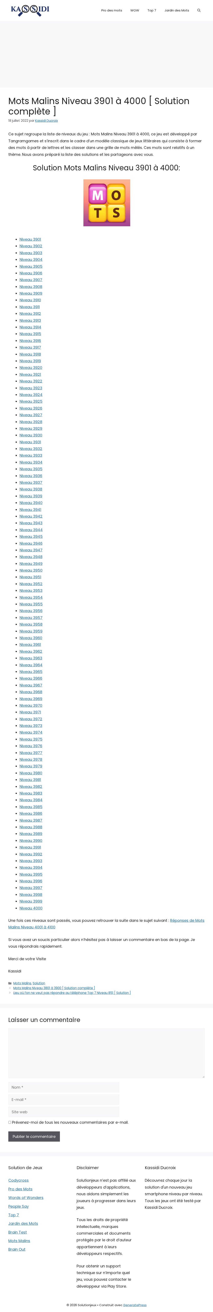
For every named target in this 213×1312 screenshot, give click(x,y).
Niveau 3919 (30, 361)
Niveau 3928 (31, 421)
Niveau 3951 (30, 577)
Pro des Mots (20, 1189)
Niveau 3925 (31, 401)
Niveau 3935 (31, 469)
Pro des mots (111, 10)
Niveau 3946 (31, 543)
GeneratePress (135, 1305)
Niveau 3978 (31, 759)
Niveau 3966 (31, 678)
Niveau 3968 (31, 691)
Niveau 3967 (31, 685)
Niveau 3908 (31, 286)
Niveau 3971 (30, 712)
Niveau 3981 (30, 779)
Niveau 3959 (31, 631)
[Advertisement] (106, 52)
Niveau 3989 (31, 833)
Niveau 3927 (31, 415)
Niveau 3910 (30, 300)
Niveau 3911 (30, 306)
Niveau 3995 (31, 874)
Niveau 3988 (31, 827)
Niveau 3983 (31, 793)
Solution (39, 983)
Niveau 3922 (31, 381)
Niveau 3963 (31, 658)
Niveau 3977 (31, 752)
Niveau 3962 (31, 651)
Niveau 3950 (31, 570)
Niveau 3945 (31, 536)
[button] (199, 10)
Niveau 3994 (31, 867)
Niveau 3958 (31, 624)
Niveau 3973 (31, 725)
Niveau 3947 (31, 550)
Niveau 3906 (31, 273)
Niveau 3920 (31, 367)
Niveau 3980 (31, 773)
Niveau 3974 (31, 732)
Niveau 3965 (31, 671)
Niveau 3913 (30, 320)
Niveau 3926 (31, 408)
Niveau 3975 (31, 739)
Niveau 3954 (31, 597)
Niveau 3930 (31, 435)
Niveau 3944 (31, 529)
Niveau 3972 (31, 719)
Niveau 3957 (31, 617)
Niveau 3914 (30, 327)
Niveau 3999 (31, 901)
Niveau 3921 (30, 374)
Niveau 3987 (31, 820)
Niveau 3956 (31, 610)
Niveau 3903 (31, 252)
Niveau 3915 (30, 333)
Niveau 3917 (30, 347)
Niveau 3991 (30, 847)
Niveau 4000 (31, 908)
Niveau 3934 (31, 462)
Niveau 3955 (31, 604)
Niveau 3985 (31, 806)
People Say (18, 1206)
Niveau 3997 (31, 887)
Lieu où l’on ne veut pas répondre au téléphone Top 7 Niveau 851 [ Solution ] (72, 993)
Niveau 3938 (31, 489)
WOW (134, 10)
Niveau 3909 (31, 293)
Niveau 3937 (31, 482)
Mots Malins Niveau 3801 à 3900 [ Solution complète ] (54, 988)
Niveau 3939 (31, 496)
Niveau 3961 (30, 644)
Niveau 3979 (31, 766)
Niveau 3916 (30, 340)
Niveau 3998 (31, 894)
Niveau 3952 (31, 583)
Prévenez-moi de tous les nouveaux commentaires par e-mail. (70, 1122)
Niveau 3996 (31, 881)
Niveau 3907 (31, 279)
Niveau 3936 (31, 475)
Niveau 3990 (31, 840)
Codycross (18, 1180)
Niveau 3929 (31, 428)
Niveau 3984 (31, 800)
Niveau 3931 (30, 442)
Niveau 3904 (31, 259)
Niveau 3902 (31, 246)
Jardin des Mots (177, 10)
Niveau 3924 (31, 394)
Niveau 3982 (31, 786)
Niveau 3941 (30, 509)
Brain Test (17, 1232)
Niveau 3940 (31, 502)
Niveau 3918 (30, 354)
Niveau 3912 (30, 313)
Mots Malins (22, 983)
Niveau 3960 (31, 637)
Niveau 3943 (31, 523)
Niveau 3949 (31, 563)
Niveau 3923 (31, 388)
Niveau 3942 (31, 516)
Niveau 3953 (31, 590)
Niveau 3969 (31, 698)
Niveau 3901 (30, 239)
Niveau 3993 (31, 860)
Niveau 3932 (31, 448)
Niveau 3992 (31, 854)
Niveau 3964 (31, 665)
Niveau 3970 (31, 705)
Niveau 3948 (31, 556)
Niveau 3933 (31, 455)
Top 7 (151, 10)
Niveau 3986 (31, 813)
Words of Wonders (25, 1197)
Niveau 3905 (31, 266)
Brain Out (16, 1249)
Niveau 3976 (31, 745)
